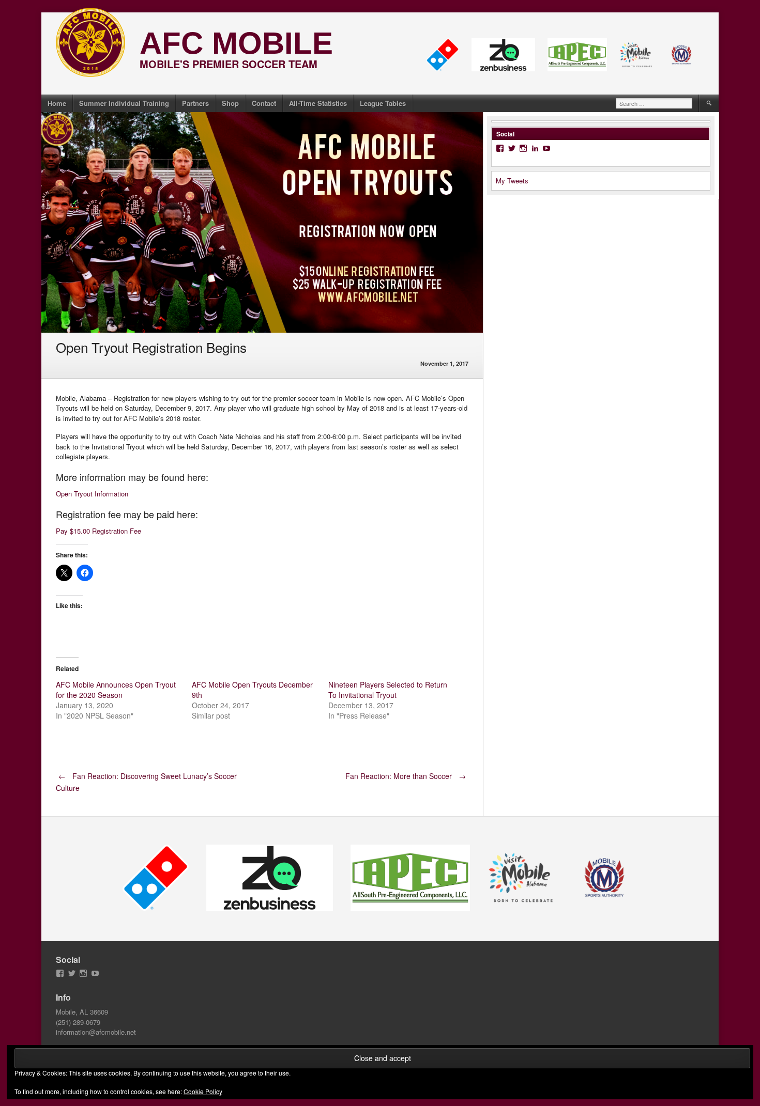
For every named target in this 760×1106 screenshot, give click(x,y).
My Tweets (512, 180)
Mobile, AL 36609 (82, 1012)
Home (57, 103)
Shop (230, 103)
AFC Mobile (236, 43)
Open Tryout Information (92, 494)
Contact (264, 103)
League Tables (383, 103)
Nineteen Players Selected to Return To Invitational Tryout (387, 689)
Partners (195, 103)
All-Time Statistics (318, 103)
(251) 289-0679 (78, 1022)
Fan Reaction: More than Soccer (405, 776)
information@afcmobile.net (96, 1032)
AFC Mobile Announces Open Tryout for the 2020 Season (116, 689)
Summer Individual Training (124, 103)
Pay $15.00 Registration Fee (98, 531)
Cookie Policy (203, 1091)
